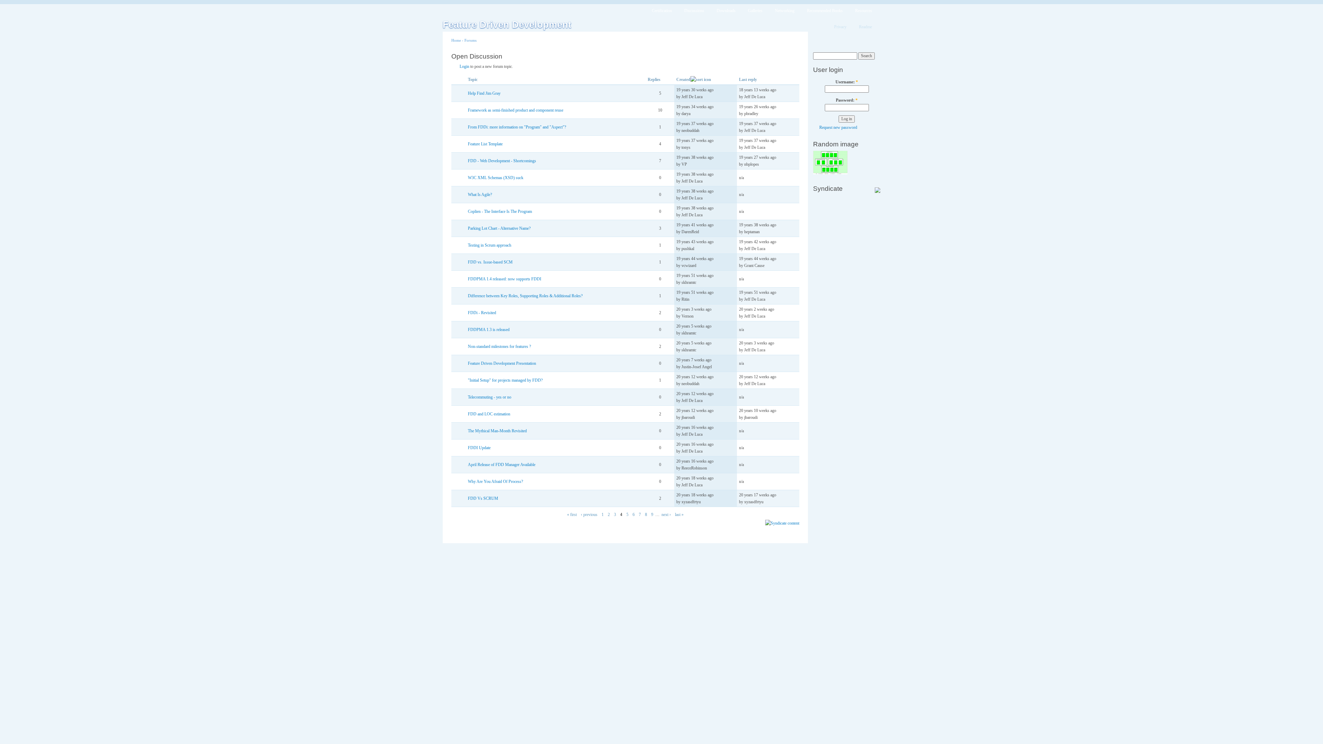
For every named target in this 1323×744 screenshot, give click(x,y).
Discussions (694, 10)
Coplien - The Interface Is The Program (500, 211)
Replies (654, 79)
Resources (863, 10)
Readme (865, 26)
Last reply (748, 79)
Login (464, 66)
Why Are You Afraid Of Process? (495, 481)
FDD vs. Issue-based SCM (490, 262)
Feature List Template (485, 144)
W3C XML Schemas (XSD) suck (495, 177)
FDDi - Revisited (482, 312)
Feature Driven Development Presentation (502, 363)
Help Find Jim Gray (484, 93)
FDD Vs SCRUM (483, 498)
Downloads (726, 10)
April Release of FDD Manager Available (501, 464)
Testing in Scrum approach (489, 245)
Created (683, 79)
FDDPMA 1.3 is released (489, 329)
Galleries (755, 10)
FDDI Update (479, 447)
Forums (470, 40)
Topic (473, 79)
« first (572, 514)
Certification (662, 10)
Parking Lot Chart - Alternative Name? (499, 228)
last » (679, 514)
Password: (847, 100)
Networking (784, 10)
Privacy (840, 26)
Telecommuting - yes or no (489, 397)
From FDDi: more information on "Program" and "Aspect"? (517, 127)
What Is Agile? (480, 194)
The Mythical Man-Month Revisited (497, 430)
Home (456, 40)
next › (666, 514)
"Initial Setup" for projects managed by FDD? (505, 380)
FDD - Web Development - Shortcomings (502, 160)
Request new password (838, 127)
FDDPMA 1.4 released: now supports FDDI (504, 279)
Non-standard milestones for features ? (499, 346)
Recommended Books (825, 10)
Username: (846, 82)
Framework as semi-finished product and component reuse (515, 110)
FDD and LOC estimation (489, 414)
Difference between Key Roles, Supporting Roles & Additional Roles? (525, 295)
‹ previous (589, 514)
